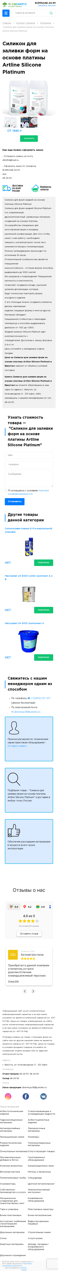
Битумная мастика (10, 1172)
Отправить (15, 502)
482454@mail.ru (10, 160)
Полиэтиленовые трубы (13, 1178)
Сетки (3, 1238)
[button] (6, 13)
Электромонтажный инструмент (39, 1191)
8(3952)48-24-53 (45, 3)
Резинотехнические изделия (11, 1144)
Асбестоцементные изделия (38, 1121)
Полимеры (33, 1137)
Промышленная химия (12, 1137)
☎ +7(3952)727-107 (38, 698)
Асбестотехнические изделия (11, 1112)
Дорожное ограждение (13, 1255)
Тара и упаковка (9, 1209)
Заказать (29, 138)
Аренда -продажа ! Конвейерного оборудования (38, 1246)
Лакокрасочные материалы (36, 1129)
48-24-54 (7, 178)
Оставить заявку (17, 746)
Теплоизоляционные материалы (39, 1144)
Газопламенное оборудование (36, 1158)
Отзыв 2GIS (13, 981)
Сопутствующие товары (41, 1151)
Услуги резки (35, 1238)
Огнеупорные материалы (14, 1151)
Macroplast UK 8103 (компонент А (24, 623)
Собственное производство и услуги (13, 1191)
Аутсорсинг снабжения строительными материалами (13, 1224)
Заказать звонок (47, 5)
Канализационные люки (41, 1166)
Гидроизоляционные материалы (11, 1121)
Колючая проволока (11, 1166)
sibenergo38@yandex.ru (34, 1087)
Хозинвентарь (7, 1184)
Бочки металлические (39, 1215)
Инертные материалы (12, 1244)
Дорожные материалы (12, 1232)
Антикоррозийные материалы (10, 1129)
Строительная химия (39, 1232)
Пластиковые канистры (40, 1209)
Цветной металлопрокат (41, 1184)
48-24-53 (24, 1074)
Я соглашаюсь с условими (28, 492)
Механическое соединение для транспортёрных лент (12, 1200)
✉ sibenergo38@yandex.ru (25, 712)
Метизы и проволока (39, 1172)
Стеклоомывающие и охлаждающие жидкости (41, 1112)
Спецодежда (35, 1178)
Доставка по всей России (17, 188)
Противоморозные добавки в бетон (10, 1158)
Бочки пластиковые (10, 1215)
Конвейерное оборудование (36, 1199)
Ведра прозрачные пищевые (38, 1222)
